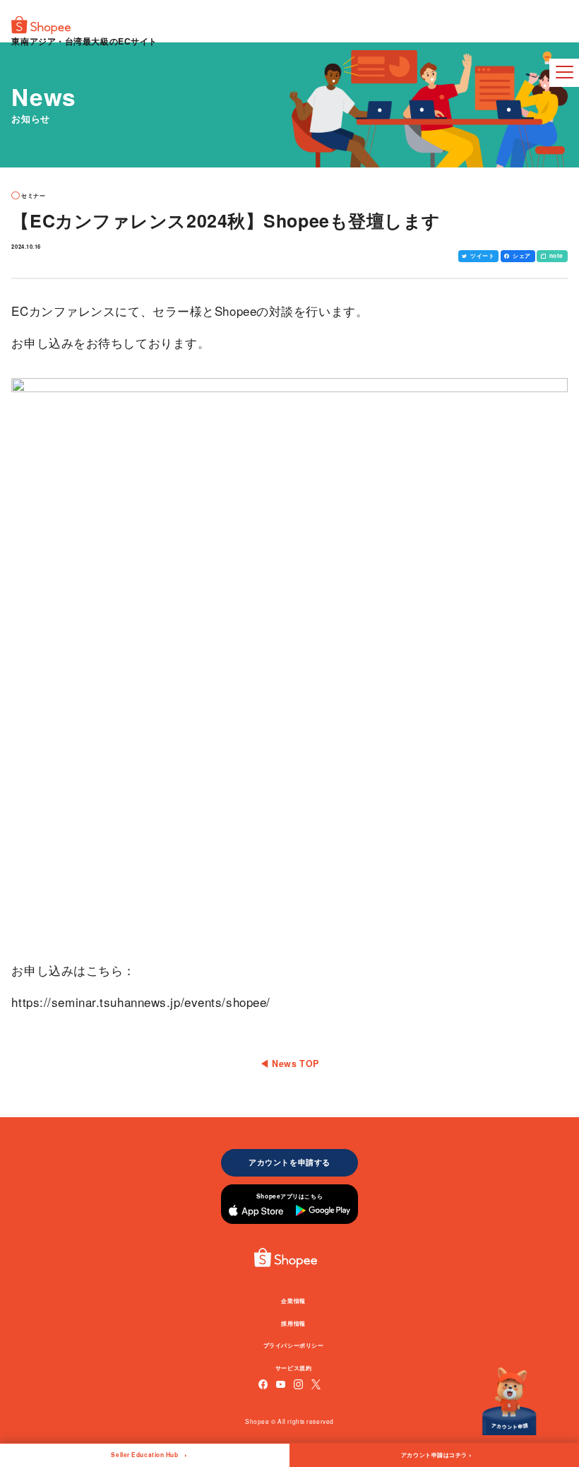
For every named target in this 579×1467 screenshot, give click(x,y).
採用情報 (293, 1323)
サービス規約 (293, 1368)
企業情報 (293, 1300)
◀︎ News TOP (289, 1063)
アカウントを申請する (289, 1162)
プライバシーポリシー (293, 1345)
